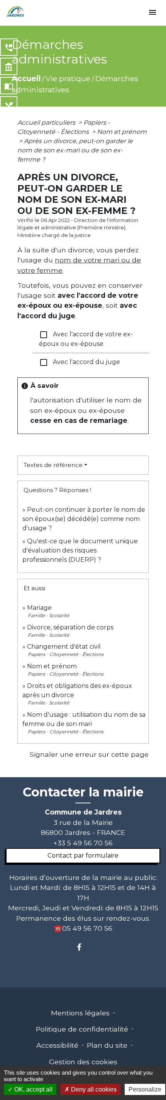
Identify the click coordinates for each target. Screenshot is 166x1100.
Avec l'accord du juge (79, 362)
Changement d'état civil (64, 646)
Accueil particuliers (47, 122)
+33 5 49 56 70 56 (83, 843)
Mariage (39, 607)
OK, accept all (33, 1089)
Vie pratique (68, 78)
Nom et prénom (122, 131)
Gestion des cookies (83, 1062)
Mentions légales (80, 1013)
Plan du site (107, 1045)
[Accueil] (15, 11)
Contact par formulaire (83, 855)
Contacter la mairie (83, 792)
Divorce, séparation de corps (70, 627)
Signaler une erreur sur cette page (89, 754)
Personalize (145, 1089)
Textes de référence (53, 465)
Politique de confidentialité (82, 1029)
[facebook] (82, 947)
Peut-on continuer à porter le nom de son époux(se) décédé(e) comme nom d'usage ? (83, 519)
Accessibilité (57, 1045)
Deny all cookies (93, 1089)
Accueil (26, 78)
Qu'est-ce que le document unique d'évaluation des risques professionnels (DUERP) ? (80, 550)
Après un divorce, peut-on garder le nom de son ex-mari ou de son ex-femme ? (75, 150)
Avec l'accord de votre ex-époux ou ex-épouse (86, 338)
